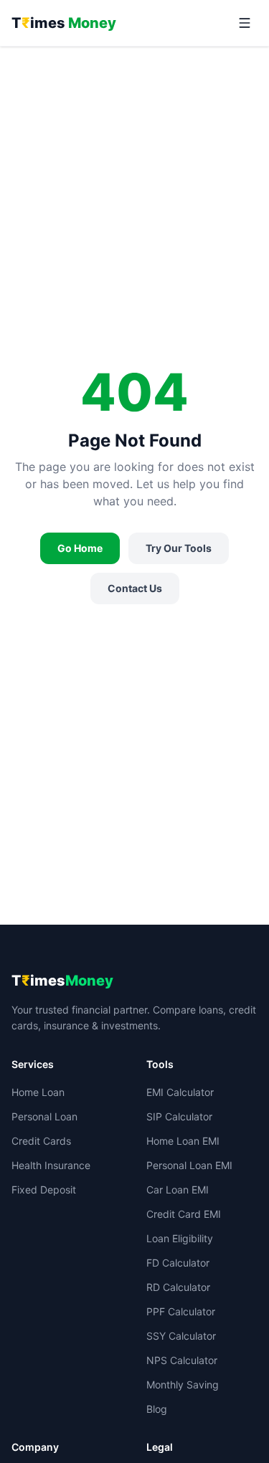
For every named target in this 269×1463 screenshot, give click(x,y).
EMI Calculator (180, 1092)
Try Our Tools (179, 548)
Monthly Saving (182, 1384)
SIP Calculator (179, 1116)
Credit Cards (41, 1141)
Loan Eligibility (179, 1238)
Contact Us (135, 588)
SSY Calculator (181, 1336)
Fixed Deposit (43, 1189)
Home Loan (38, 1092)
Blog (156, 1409)
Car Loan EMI (177, 1189)
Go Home (80, 548)
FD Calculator (177, 1263)
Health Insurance (50, 1165)
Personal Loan (44, 1116)
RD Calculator (178, 1287)
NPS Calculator (181, 1360)
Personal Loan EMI (189, 1165)
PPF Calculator (180, 1311)
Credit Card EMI (183, 1214)
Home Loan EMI (183, 1141)
